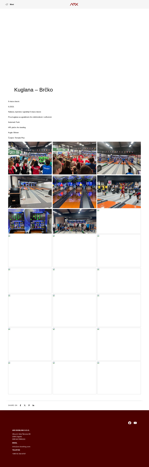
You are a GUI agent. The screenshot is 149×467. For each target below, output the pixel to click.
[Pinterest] (29, 405)
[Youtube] (135, 422)
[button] (8, 4)
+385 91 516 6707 (19, 454)
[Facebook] (20, 405)
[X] (25, 405)
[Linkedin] (33, 405)
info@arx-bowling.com (21, 447)
